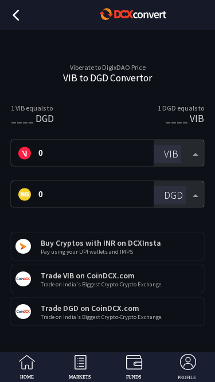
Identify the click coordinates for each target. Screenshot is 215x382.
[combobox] (179, 153)
